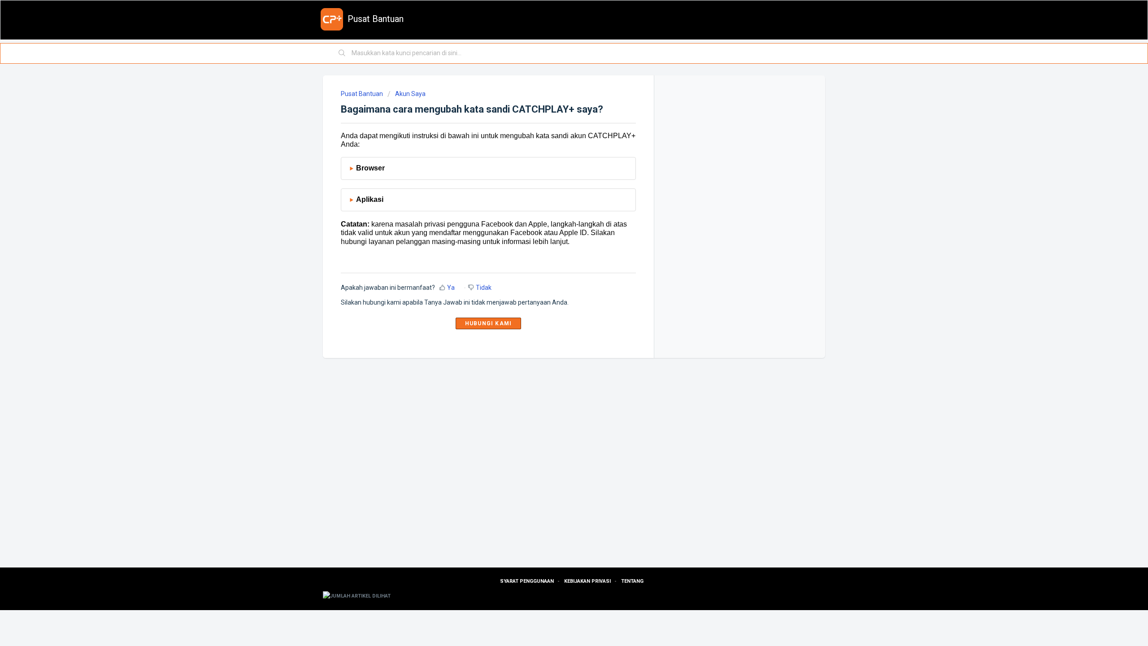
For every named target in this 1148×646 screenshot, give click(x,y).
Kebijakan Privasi (587, 581)
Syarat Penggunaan (527, 581)
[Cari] (342, 53)
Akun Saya (410, 93)
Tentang (632, 581)
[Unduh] (557, 208)
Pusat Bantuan (362, 93)
